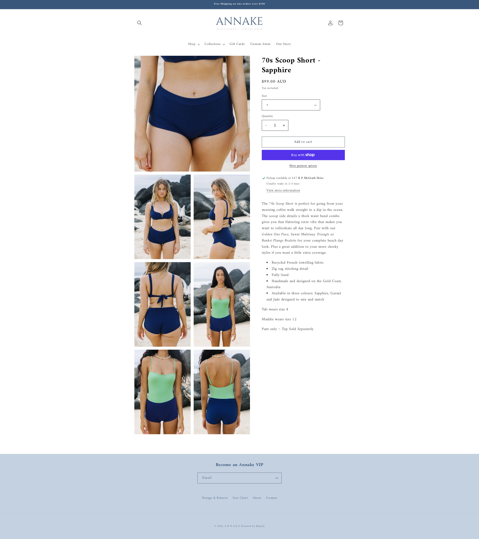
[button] (139, 23)
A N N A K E (233, 526)
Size (264, 96)
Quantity (267, 116)
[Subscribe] (276, 478)
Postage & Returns (215, 498)
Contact (271, 498)
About (257, 498)
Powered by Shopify (253, 526)
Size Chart (240, 498)
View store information (283, 190)
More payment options (303, 166)
